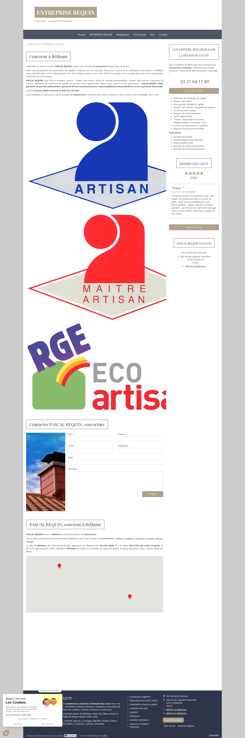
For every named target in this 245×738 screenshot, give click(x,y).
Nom (70, 434)
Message (72, 468)
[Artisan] (113, 155)
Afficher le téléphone (195, 266)
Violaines (129, 538)
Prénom (122, 434)
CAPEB (104, 735)
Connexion (214, 735)
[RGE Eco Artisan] (113, 366)
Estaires (150, 538)
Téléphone (123, 445)
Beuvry (159, 538)
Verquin (29, 541)
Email (70, 445)
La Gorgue (140, 538)
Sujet (70, 457)
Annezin (119, 538)
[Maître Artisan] (113, 267)
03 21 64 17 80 (194, 81)
